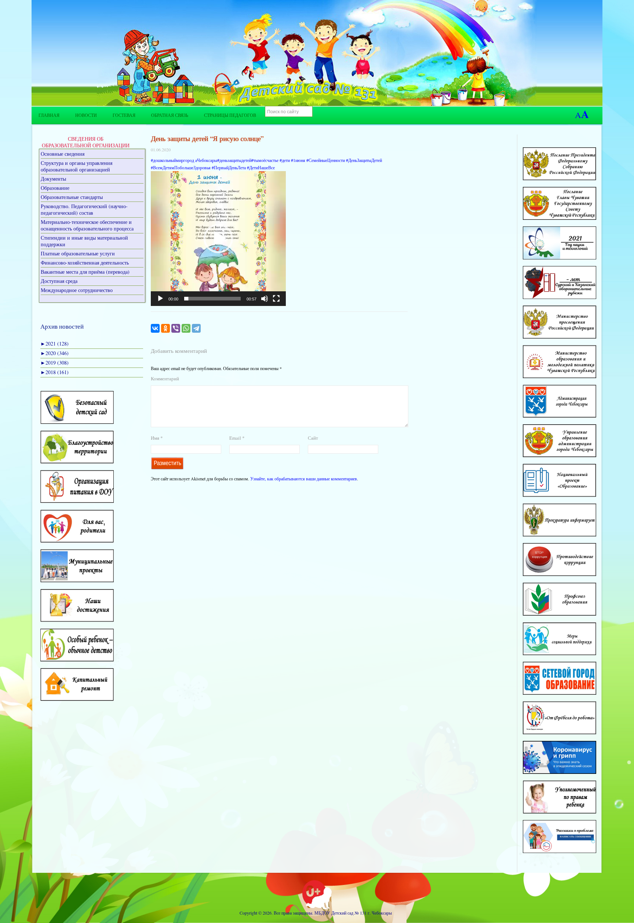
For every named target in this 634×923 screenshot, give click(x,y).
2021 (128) (54, 343)
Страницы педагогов (230, 115)
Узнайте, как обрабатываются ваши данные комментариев (303, 478)
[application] (218, 238)
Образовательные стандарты (72, 196)
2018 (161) (54, 372)
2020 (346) (54, 353)
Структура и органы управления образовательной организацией (76, 166)
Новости (86, 115)
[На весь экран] (276, 298)
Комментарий (165, 378)
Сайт (313, 438)
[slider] (212, 298)
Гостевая (124, 115)
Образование (55, 187)
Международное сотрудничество (77, 290)
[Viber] (175, 328)
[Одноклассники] (165, 328)
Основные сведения (62, 153)
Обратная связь (169, 115)
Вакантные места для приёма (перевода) (85, 271)
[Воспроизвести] (160, 298)
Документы (53, 178)
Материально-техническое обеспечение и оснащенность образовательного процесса (87, 225)
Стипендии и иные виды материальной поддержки (84, 241)
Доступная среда (59, 280)
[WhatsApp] (186, 328)
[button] (218, 238)
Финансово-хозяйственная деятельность (85, 262)
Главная (49, 115)
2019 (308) (54, 362)
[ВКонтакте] (155, 328)
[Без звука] (264, 298)
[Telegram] (196, 328)
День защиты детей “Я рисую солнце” (207, 138)
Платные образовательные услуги (78, 253)
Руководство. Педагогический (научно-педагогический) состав (84, 209)
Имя (157, 438)
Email (237, 438)
